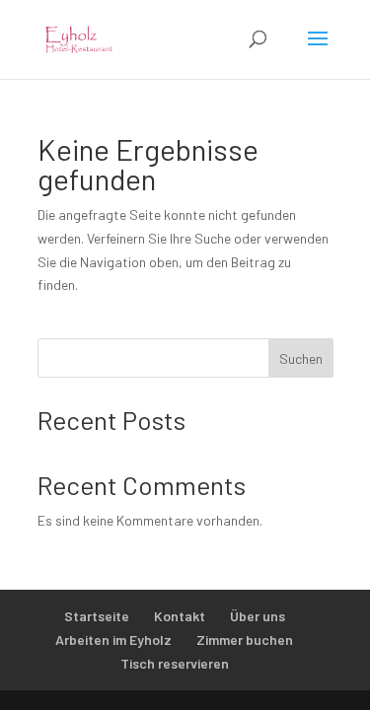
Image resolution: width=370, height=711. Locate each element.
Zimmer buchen (244, 639)
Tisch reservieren (174, 663)
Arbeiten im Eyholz (113, 639)
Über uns (257, 615)
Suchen (301, 358)
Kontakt (179, 615)
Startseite (96, 615)
